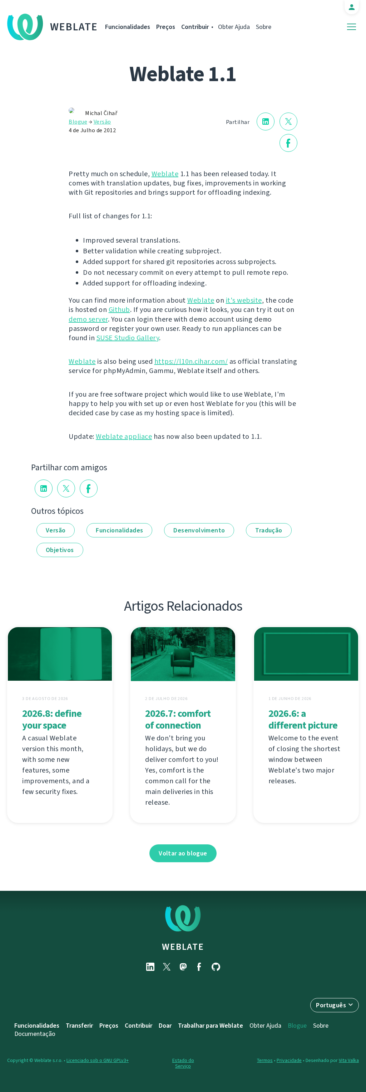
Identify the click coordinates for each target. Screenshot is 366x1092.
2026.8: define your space (51, 719)
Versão (102, 121)
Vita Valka (349, 1060)
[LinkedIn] (150, 966)
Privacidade (289, 1060)
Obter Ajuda (234, 27)
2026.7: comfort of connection (178, 719)
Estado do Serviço (183, 1063)
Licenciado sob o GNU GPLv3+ (97, 1060)
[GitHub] (216, 966)
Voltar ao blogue (183, 853)
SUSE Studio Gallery (128, 338)
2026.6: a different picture (302, 719)
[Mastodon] (183, 966)
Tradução (268, 530)
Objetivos (60, 550)
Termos (265, 1060)
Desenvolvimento (199, 530)
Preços (165, 27)
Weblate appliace (124, 436)
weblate (183, 946)
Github (119, 309)
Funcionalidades (127, 27)
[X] (166, 966)
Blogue (78, 121)
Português (331, 1005)
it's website (244, 300)
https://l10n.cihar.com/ (191, 361)
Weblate (74, 27)
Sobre (263, 27)
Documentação (34, 1033)
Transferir (79, 1025)
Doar (165, 1025)
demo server (88, 319)
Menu (351, 27)
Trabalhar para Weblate (210, 1025)
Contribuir (195, 27)
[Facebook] (199, 966)
